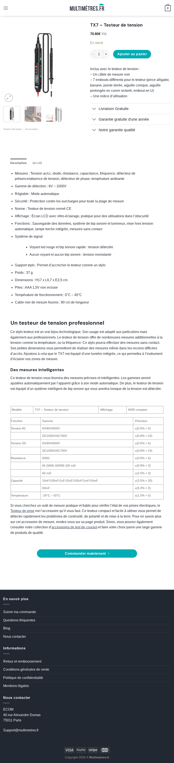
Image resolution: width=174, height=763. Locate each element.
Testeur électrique (12, 129)
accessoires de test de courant (74, 527)
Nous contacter (14, 636)
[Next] (77, 63)
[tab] (18, 163)
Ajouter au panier (132, 54)
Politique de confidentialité (23, 678)
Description (18, 163)
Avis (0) (37, 163)
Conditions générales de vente (26, 669)
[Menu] (5, 8)
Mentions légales (16, 686)
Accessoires (31, 129)
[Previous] (10, 63)
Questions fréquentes (19, 620)
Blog (6, 628)
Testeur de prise (22, 511)
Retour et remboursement (22, 661)
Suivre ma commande (19, 612)
